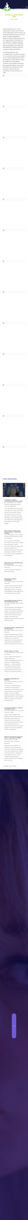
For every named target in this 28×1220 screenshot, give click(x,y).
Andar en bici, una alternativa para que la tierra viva (13, 563)
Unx (8, 739)
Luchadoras (10, 502)
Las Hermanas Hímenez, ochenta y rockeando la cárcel (13, 708)
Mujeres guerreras (15, 504)
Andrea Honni (10, 565)
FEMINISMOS (14, 536)
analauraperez (11, 534)
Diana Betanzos (11, 652)
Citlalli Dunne (10, 630)
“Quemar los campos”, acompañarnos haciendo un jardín (13, 500)
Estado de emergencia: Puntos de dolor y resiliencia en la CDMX (13, 737)
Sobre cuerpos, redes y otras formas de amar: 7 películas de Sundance (12, 532)
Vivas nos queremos (10, 506)
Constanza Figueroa (12, 681)
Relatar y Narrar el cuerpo (11, 651)
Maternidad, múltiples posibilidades (10, 579)
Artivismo (7, 504)
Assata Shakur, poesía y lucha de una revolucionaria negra (13, 601)
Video (11, 712)
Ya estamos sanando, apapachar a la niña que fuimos (14, 628)
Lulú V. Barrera (11, 710)
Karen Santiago (11, 603)
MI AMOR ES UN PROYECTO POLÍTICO (11, 679)
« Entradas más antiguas (9, 766)
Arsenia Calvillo (11, 581)
